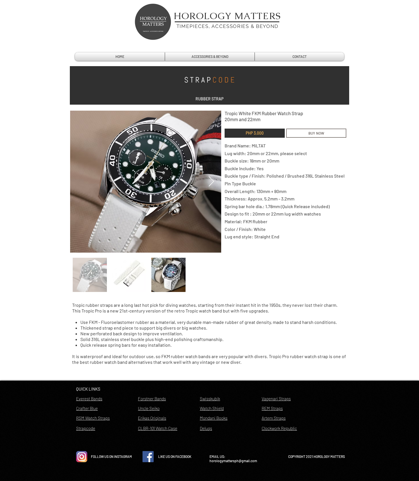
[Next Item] (211, 181)
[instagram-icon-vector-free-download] (81, 456)
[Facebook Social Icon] (148, 456)
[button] (209, 99)
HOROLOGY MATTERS (227, 16)
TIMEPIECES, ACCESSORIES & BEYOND (227, 26)
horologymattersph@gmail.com (233, 461)
